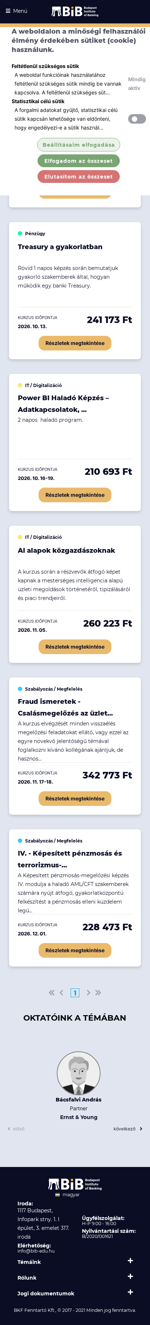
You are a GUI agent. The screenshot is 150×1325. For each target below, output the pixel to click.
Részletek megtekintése (75, 343)
